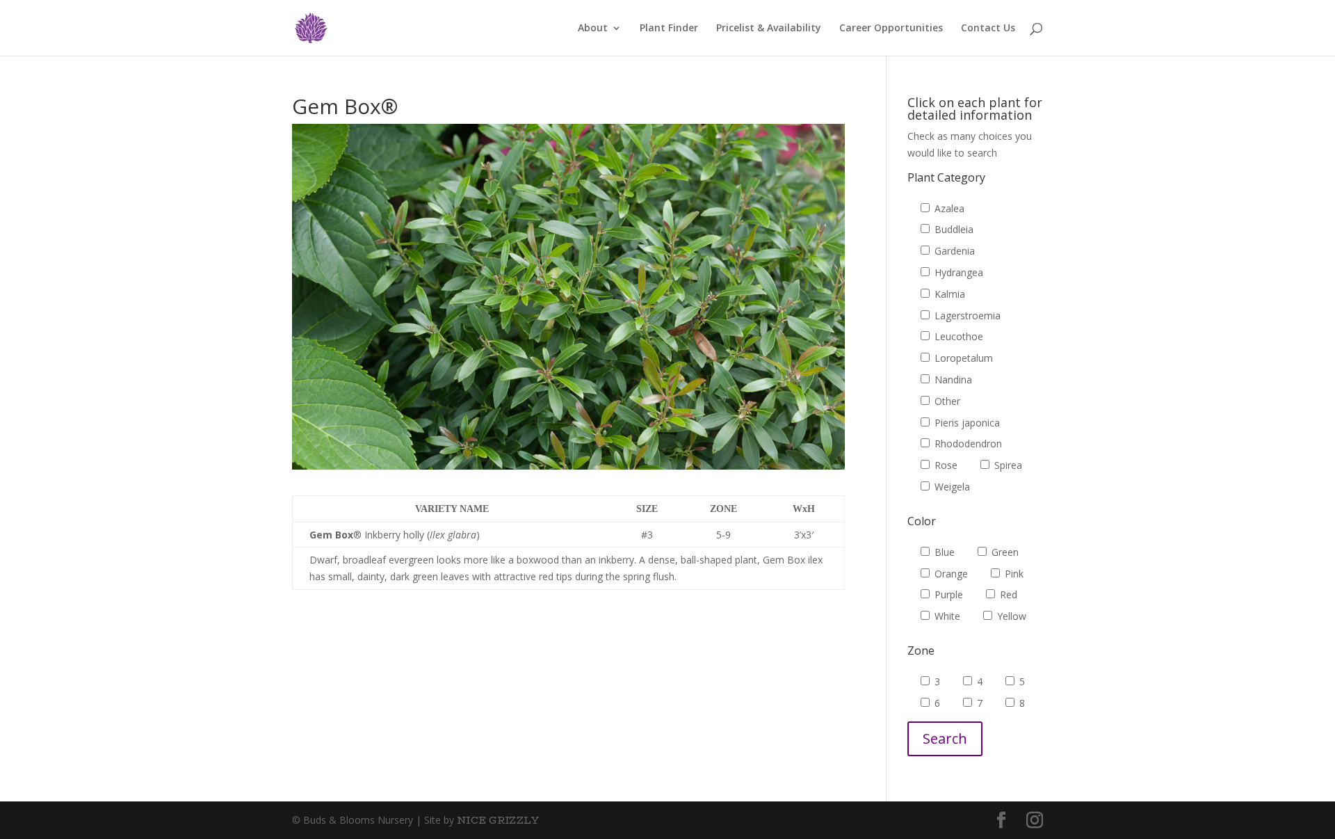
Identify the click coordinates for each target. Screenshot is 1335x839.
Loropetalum (962, 358)
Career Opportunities (891, 28)
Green (1004, 552)
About (593, 28)
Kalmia (948, 294)
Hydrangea (957, 272)
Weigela (951, 486)
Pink (1013, 573)
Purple (947, 594)
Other (946, 401)
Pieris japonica (966, 422)
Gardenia (953, 250)
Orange (950, 573)
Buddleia (952, 229)
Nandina (952, 379)
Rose (944, 465)
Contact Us (988, 28)
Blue (943, 552)
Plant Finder (669, 28)
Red (1007, 594)
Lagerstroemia (966, 315)
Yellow (1010, 616)
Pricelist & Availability (768, 28)
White (946, 616)
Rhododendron (967, 443)
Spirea (1007, 465)
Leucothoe (957, 336)
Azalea (948, 208)
